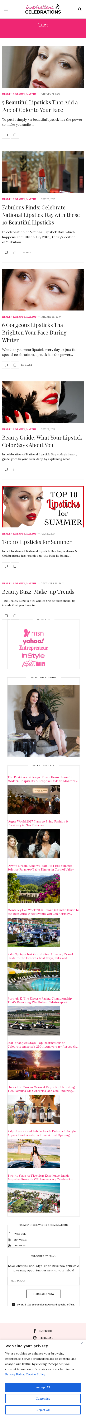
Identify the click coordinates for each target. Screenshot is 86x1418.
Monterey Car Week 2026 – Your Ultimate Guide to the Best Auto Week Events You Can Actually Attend (43, 912)
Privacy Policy (14, 1374)
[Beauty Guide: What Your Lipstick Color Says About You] (43, 402)
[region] (43, 1379)
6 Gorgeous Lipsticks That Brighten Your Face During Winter (34, 332)
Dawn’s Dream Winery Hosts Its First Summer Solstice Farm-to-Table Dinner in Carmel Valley (41, 867)
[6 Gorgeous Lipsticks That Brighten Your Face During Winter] (43, 289)
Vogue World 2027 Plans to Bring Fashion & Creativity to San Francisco (38, 823)
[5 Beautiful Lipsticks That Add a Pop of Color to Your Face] (43, 67)
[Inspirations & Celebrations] (43, 9)
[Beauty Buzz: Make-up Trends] (6, 616)
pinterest (46, 1337)
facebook (46, 1331)
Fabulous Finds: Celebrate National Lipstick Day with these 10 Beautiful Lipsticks (41, 215)
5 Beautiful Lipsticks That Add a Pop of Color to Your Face (40, 106)
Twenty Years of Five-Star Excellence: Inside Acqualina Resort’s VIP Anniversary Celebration (40, 1177)
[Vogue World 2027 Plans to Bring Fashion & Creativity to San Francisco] (34, 843)
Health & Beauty (13, 94)
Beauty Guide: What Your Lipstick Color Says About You (42, 441)
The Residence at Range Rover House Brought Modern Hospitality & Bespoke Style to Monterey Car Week (42, 779)
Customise (43, 1398)
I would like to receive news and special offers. (46, 1304)
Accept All (43, 1387)
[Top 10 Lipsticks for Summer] (43, 506)
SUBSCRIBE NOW (43, 1293)
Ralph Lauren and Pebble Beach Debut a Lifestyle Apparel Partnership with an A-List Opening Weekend (42, 1133)
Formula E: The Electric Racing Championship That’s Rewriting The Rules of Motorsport (40, 1000)
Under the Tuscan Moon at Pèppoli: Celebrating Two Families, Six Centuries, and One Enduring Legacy (41, 1089)
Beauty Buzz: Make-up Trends (38, 591)
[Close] (81, 1343)
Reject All (43, 1410)
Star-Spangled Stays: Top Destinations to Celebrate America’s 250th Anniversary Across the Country (43, 1044)
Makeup (31, 94)
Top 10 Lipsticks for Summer (37, 541)
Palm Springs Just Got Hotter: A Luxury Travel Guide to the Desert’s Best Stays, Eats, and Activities (40, 956)
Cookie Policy (35, 1374)
